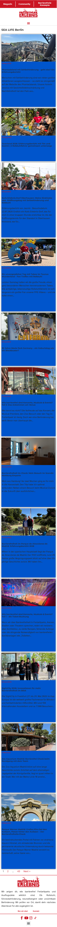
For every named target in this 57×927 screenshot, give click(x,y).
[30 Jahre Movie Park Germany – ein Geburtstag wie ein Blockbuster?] (28, 326)
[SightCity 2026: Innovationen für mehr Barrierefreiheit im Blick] (28, 666)
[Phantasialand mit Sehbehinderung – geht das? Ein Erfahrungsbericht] (28, 48)
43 (18, 871)
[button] (28, 23)
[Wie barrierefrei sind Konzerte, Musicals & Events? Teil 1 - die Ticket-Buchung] (28, 592)
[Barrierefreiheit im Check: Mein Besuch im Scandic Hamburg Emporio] (28, 451)
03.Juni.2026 (6, 608)
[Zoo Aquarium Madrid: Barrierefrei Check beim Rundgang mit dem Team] (28, 737)
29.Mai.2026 (6, 823)
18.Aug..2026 (6, 63)
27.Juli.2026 (6, 268)
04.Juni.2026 (6, 537)
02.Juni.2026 (6, 682)
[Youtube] (26, 918)
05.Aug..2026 (7, 137)
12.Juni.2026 (6, 396)
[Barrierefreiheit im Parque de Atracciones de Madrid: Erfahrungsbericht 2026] (28, 522)
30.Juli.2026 (6, 192)
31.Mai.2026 (6, 753)
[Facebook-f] (21, 918)
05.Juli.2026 (6, 342)
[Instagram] (31, 918)
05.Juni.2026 (6, 467)
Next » (27, 871)
